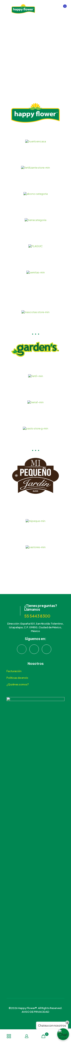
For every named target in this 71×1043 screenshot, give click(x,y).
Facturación (14, 671)
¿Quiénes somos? (18, 684)
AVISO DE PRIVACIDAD (35, 1011)
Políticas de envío (17, 677)
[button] (63, 1034)
